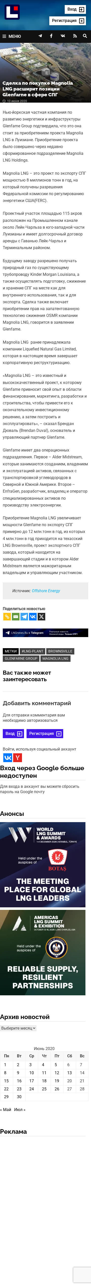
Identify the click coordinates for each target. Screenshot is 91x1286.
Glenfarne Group (21, 658)
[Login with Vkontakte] (7, 757)
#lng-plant (32, 651)
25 (44, 1089)
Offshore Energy (46, 590)
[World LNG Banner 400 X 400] (42, 865)
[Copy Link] (7, 616)
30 (19, 1096)
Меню (15, 36)
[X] (41, 616)
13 (69, 1072)
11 (44, 1072)
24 (31, 1089)
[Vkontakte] (33, 616)
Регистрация (41, 733)
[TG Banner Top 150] (45, 632)
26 (57, 1089)
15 (6, 1081)
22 (6, 1089)
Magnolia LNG (55, 658)
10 (31, 1072)
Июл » (20, 1109)
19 (57, 1081)
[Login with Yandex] (17, 757)
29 (6, 1096)
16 (19, 1081)
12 (57, 1072)
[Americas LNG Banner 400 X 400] (42, 953)
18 (44, 1081)
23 (19, 1089)
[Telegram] (24, 616)
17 (31, 1081)
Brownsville (60, 651)
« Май (5, 1109)
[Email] (15, 616)
